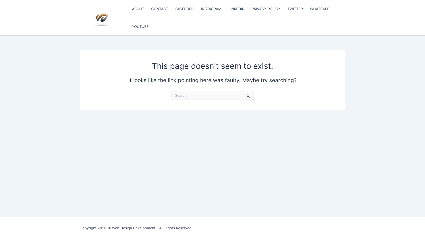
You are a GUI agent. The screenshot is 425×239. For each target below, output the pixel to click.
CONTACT (159, 9)
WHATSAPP (319, 9)
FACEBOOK (184, 9)
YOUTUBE (140, 26)
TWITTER (295, 9)
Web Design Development (133, 228)
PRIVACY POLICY (266, 9)
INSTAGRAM (211, 9)
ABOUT (138, 9)
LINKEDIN (236, 9)
